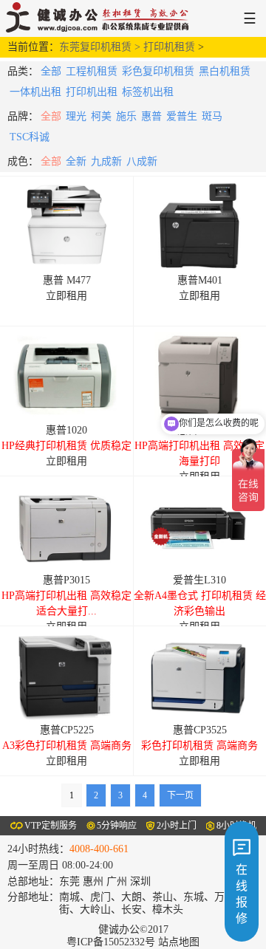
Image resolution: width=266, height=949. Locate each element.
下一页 (180, 795)
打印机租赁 (169, 46)
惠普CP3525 (200, 730)
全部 (51, 71)
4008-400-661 (99, 848)
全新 (76, 161)
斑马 (212, 116)
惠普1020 (66, 430)
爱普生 (181, 116)
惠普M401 (199, 280)
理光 (76, 116)
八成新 (141, 161)
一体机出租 (35, 91)
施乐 (126, 116)
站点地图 (179, 942)
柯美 (101, 116)
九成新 (106, 161)
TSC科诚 (30, 137)
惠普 (151, 116)
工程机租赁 (91, 71)
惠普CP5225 (67, 730)
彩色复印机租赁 (158, 71)
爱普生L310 (199, 580)
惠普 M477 (67, 280)
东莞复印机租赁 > (101, 46)
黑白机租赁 (224, 71)
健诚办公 (101, 18)
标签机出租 (148, 91)
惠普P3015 (66, 580)
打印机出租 (91, 91)
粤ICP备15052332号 (110, 942)
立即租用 (66, 295)
